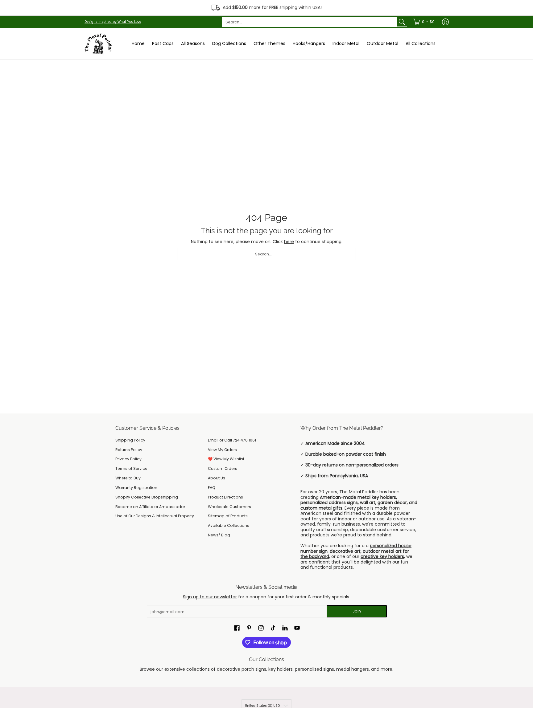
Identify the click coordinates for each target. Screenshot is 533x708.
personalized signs (314, 669)
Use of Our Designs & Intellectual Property (154, 516)
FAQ (211, 487)
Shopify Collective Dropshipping (146, 497)
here (289, 241)
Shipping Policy (130, 440)
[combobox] (309, 21)
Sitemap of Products (228, 516)
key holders (280, 669)
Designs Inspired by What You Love (113, 21)
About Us (216, 478)
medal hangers (352, 669)
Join (357, 611)
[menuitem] (424, 22)
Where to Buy (128, 478)
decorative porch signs (241, 669)
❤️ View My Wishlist (226, 459)
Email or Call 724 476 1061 (232, 440)
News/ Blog (219, 535)
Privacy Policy (128, 459)
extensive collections (187, 669)
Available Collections (228, 525)
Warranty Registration (136, 487)
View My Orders (222, 449)
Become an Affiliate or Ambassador (150, 506)
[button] (237, 628)
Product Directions (225, 497)
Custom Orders (222, 468)
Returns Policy (128, 449)
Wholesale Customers (229, 506)
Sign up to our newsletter (210, 597)
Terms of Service (131, 468)
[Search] (402, 21)
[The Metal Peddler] (98, 43)
